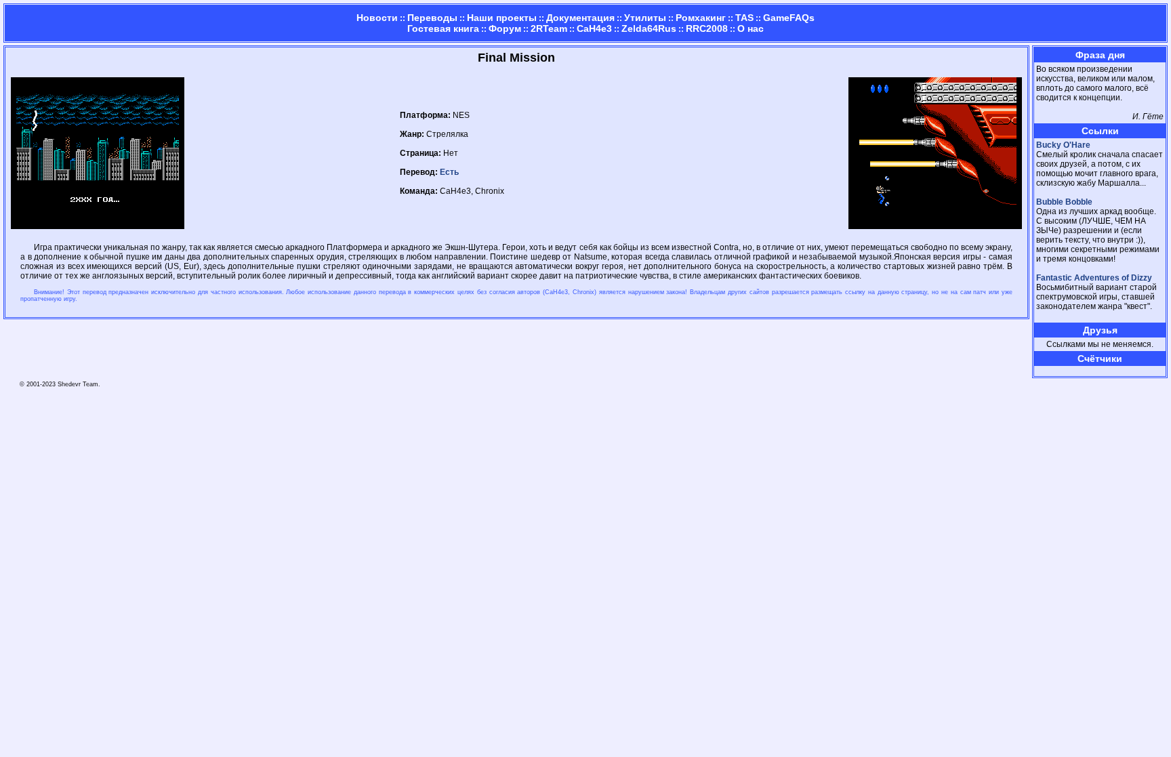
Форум (505, 28)
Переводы (432, 17)
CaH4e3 (594, 28)
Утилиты (645, 17)
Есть (449, 172)
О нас (750, 28)
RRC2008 (707, 28)
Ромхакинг (701, 17)
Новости (377, 17)
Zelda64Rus (648, 28)
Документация (580, 17)
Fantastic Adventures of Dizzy (1094, 278)
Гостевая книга (443, 28)
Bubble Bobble (1064, 202)
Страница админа (1059, 371)
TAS (744, 17)
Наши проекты (502, 17)
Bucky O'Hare (1063, 145)
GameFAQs (789, 17)
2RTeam (549, 28)
